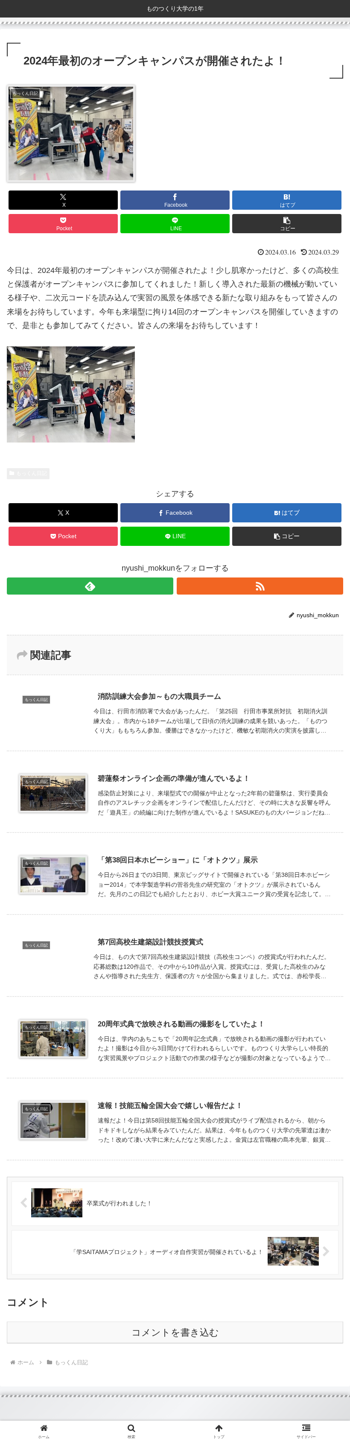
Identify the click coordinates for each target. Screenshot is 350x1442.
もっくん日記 (31, 473)
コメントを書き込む (175, 1332)
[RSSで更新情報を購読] (260, 586)
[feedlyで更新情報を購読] (90, 586)
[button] (286, 223)
